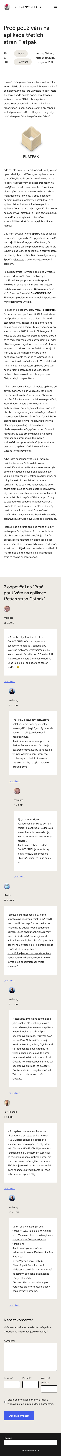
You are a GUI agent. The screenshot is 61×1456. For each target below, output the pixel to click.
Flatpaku (50, 82)
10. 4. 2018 (14, 1212)
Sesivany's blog (27, 7)
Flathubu (19, 259)
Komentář (10, 1340)
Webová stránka (45, 1380)
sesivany (13, 700)
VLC (50, 62)
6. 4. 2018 (13, 705)
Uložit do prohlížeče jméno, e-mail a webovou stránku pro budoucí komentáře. (31, 1401)
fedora (39, 53)
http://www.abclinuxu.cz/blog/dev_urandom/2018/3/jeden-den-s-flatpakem (33, 1239)
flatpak (40, 57)
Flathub (49, 53)
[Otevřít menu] (55, 7)
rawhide (49, 57)
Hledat (8, 1437)
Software (23, 61)
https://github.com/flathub (28, 1260)
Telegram (41, 62)
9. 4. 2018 (8, 1117)
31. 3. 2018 (9, 623)
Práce (21, 53)
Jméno (8, 1378)
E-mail (27, 1378)
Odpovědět (9, 682)
